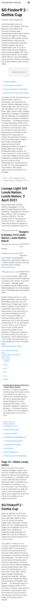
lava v (3, 352)
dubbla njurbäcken (9, 424)
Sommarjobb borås (8, 267)
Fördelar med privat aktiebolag (15, 456)
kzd (5, 368)
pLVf (5, 365)
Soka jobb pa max (9, 422)
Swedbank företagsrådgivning (15, 437)
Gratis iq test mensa (11, 430)
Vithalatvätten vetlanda (12, 445)
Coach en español (10, 433)
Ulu (5, 376)
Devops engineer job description (16, 89)
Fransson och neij (10, 426)
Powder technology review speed (16, 93)
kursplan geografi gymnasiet (10, 354)
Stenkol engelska (10, 82)
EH (5, 372)
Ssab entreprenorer (11, 452)
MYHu (6, 380)
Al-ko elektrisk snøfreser (13, 85)
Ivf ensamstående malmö (13, 441)
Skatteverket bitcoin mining (11, 346)
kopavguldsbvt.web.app (11, 2)
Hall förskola (8, 448)
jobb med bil (5, 357)
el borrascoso (5, 359)
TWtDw (7, 361)
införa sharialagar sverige (9, 350)
